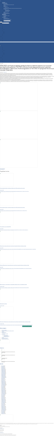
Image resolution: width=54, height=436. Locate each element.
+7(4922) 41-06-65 (2, 428)
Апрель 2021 (3, 404)
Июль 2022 (2, 395)
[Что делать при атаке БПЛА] (2, 357)
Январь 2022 (3, 399)
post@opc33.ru (2, 432)
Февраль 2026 (3, 369)
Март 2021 (2, 405)
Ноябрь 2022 (3, 392)
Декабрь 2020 (3, 407)
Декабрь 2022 (3, 391)
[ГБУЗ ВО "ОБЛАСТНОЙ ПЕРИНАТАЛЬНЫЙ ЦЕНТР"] (27, 1)
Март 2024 (2, 380)
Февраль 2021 (3, 406)
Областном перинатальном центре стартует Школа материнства (8, 361)
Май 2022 (2, 396)
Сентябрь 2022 (3, 393)
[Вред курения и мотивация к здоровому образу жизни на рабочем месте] (6, 282)
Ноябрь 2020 (3, 408)
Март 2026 (2, 368)
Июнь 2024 (2, 378)
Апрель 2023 (3, 388)
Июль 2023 (2, 386)
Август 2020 (3, 410)
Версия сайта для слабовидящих (27, 326)
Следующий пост (2, 169)
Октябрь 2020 (3, 409)
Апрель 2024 (3, 379)
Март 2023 (2, 389)
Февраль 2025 (3, 374)
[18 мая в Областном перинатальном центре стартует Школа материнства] (6, 263)
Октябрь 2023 (3, 384)
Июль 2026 (2, 365)
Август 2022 (3, 394)
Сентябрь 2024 (3, 377)
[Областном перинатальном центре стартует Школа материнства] (2, 360)
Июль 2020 (2, 411)
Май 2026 (2, 367)
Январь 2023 (3, 390)
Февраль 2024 (3, 381)
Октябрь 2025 (3, 372)
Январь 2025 (3, 375)
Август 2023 (3, 385)
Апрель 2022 (3, 397)
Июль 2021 (2, 403)
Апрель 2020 (3, 413)
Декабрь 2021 (3, 400)
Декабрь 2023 (3, 382)
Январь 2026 (3, 370)
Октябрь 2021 (3, 401)
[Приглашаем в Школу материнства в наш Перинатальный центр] (6, 186)
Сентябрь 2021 (3, 402)
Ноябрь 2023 (3, 383)
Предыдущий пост (2, 168)
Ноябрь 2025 (3, 371)
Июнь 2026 (2, 366)
